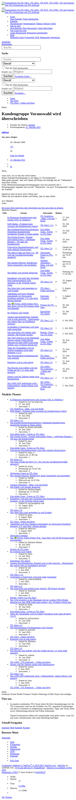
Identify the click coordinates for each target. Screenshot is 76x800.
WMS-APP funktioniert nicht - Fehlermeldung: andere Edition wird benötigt (22, 385)
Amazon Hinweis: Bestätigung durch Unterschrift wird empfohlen (22, 264)
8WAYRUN (40, 772)
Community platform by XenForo (29, 765)
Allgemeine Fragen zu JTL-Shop (46, 254)
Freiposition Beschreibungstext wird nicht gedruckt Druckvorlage (22, 248)
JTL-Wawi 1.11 (46, 225)
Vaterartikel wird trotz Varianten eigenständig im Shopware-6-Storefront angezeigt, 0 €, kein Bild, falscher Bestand (22, 297)
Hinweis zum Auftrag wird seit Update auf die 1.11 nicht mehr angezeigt (22, 370)
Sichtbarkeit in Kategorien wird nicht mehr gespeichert (33, 577)
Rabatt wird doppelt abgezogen (22, 273)
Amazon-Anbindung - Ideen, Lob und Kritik (46, 263)
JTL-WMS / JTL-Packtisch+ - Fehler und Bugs (47, 370)
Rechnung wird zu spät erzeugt (20, 362)
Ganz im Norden (17, 155)
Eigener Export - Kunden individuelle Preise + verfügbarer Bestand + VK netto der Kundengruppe (21, 240)
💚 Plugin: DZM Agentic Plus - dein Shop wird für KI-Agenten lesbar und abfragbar (23, 306)
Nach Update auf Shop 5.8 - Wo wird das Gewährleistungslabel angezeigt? (22, 254)
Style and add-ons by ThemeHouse (30, 768)
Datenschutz (15, 749)
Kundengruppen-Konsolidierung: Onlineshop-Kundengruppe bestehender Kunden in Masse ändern (23, 231)
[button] (3, 8)
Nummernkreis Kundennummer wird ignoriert (31, 627)
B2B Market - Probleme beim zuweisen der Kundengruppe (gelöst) (22, 225)
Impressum (14, 753)
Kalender (18, 728)
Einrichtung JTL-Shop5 (45, 312)
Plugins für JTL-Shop (19, 549)
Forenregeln (15, 744)
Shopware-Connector (44, 297)
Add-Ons (61, 765)
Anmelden (6, 738)
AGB (12, 751)
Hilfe (12, 728)
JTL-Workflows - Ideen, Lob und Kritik (47, 218)
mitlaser (31, 125)
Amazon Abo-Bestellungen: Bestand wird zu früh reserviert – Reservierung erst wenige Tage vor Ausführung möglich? (23, 320)
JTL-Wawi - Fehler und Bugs (47, 289)
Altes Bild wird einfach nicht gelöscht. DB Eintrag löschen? (21, 333)
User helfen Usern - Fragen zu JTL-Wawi (46, 231)
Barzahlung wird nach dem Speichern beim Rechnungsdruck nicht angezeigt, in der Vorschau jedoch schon (23, 281)
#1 (11, 166)
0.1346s (22, 786)
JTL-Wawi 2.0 (46, 248)
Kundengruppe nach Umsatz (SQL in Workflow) (22, 218)
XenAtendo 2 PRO (10, 772)
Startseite (6, 728)
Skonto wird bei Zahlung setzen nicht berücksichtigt (32, 664)
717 (11, 147)
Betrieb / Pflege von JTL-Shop (47, 333)
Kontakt (26, 728)
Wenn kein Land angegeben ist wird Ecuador (31, 512)
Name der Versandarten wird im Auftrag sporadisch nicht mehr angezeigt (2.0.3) (20, 350)
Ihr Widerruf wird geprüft (18, 313)
